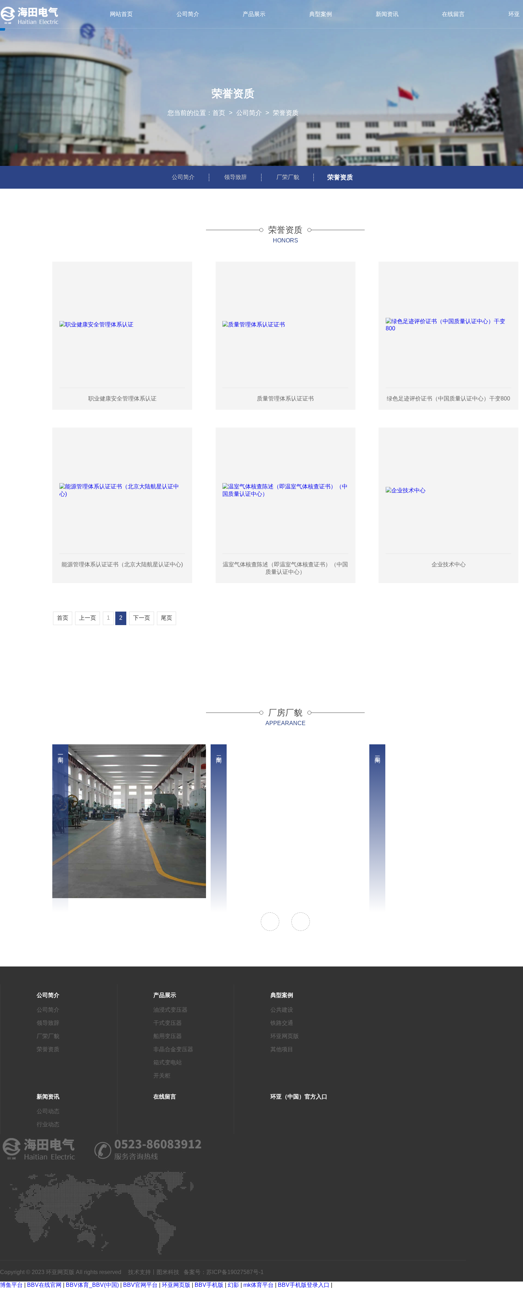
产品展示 (254, 14)
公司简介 (187, 14)
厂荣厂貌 (287, 177)
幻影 (233, 1285)
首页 (218, 112)
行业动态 (48, 1124)
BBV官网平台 (140, 1285)
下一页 (141, 618)
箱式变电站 (167, 1062)
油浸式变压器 (170, 1010)
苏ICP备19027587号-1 (235, 1272)
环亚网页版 (284, 1036)
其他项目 (281, 1049)
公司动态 (48, 1111)
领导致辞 (235, 177)
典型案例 (320, 14)
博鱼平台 (11, 1285)
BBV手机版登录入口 (303, 1285)
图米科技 (168, 1272)
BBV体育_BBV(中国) (92, 1285)
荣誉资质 (286, 112)
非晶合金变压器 (173, 1049)
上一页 (87, 618)
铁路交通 (281, 1023)
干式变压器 (167, 1023)
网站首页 (121, 14)
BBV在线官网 (44, 1285)
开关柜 (161, 1076)
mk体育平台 (258, 1285)
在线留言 (453, 14)
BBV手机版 (209, 1285)
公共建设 (281, 1010)
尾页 (166, 618)
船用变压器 (167, 1036)
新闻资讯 (387, 14)
